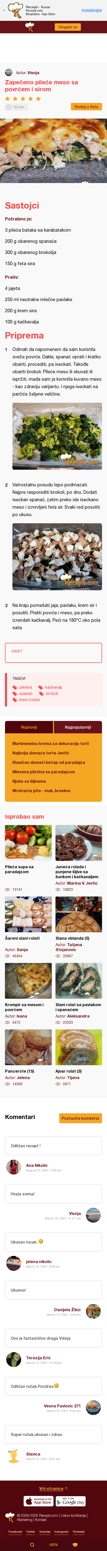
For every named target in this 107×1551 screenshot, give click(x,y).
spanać (26, 693)
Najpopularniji (78, 727)
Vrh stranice (51, 1488)
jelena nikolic (39, 1261)
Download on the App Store (39, 1501)
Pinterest (79, 1531)
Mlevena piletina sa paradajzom (43, 771)
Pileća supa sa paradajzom (28, 858)
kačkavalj (53, 687)
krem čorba (29, 699)
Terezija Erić (38, 1357)
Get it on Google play (71, 1501)
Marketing (24, 1520)
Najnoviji (29, 727)
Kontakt (41, 1520)
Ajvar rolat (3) (78, 1057)
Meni (54, 1545)
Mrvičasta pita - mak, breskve (41, 790)
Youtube (44, 1531)
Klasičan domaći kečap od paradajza (48, 762)
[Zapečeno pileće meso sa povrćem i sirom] (57, 436)
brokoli (52, 693)
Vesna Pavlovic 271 (62, 1405)
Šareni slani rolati (28, 928)
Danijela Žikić (67, 1309)
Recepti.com (10, 1517)
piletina (25, 687)
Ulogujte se (67, 27)
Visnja (33, 72)
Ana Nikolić (37, 1165)
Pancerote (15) (28, 1057)
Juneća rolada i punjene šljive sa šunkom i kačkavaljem (78, 858)
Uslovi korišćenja (73, 1515)
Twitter (30, 1531)
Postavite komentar (81, 1118)
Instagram (61, 1531)
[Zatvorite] (3, 10)
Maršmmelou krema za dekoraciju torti (50, 743)
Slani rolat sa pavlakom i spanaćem (78, 994)
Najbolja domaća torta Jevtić (40, 752)
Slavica (33, 1454)
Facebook (15, 1531)
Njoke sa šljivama (29, 781)
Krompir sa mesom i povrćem (28, 994)
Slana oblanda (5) (78, 928)
